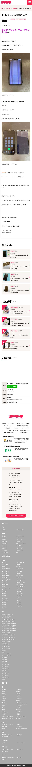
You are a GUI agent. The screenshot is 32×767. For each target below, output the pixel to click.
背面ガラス (4, 538)
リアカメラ (4, 543)
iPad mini (4, 663)
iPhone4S (19, 604)
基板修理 (4, 539)
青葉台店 (19, 709)
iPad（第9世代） (5, 666)
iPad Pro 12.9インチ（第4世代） (9, 626)
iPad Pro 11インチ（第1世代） (8, 639)
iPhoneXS (4, 591)
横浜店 (3, 709)
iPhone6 (18, 600)
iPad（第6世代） (5, 672)
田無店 (3, 702)
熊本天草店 (19, 757)
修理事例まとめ (7, 428)
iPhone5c (19, 602)
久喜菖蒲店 (19, 705)
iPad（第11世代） (6, 617)
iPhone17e (4, 562)
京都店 (3, 728)
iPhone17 (4, 566)
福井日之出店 (5, 751)
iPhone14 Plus (5, 577)
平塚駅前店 (19, 711)
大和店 (3, 711)
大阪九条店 (4, 726)
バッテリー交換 (20, 529)
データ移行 (4, 541)
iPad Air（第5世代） (6, 645)
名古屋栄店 (19, 734)
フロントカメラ (20, 541)
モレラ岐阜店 (5, 736)
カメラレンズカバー (21, 543)
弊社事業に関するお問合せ (16, 515)
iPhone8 (4, 595)
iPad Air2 (4, 650)
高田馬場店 (19, 689)
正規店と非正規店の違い (9, 432)
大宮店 (3, 707)
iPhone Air (19, 564)
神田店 (3, 696)
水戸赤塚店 (19, 718)
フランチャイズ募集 (7, 430)
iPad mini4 (4, 657)
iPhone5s (4, 602)
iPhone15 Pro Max (6, 571)
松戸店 (3, 714)
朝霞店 (3, 705)
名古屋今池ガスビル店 (7, 734)
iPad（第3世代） (5, 677)
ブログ (23, 423)
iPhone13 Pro (5, 580)
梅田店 (18, 724)
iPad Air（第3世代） (6, 648)
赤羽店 (18, 700)
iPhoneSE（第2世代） (21, 586)
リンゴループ (5, 550)
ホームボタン (20, 545)
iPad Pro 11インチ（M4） (7, 614)
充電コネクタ (20, 550)
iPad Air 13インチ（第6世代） (8, 619)
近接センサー (5, 548)
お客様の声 (18, 423)
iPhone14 (19, 577)
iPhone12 (4, 586)
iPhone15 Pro (20, 571)
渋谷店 (3, 691)
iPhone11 (4, 589)
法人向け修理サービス (24, 430)
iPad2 (3, 679)
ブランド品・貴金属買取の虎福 (15, 494)
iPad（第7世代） (5, 670)
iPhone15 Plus (5, 573)
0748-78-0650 (10, 394)
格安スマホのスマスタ (13, 510)
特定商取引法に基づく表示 (22, 425)
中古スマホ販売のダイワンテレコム (15, 489)
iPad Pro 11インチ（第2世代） (8, 637)
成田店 (18, 714)
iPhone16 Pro (20, 568)
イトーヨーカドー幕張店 (7, 716)
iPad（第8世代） (5, 668)
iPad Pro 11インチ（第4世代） (8, 634)
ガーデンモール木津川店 (7, 724)
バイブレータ (20, 547)
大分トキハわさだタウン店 (8, 757)
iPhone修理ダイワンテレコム (14, 475)
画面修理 (15, 8)
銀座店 (18, 693)
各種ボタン (4, 547)
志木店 (18, 707)
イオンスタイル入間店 (21, 704)
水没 (18, 538)
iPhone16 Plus (5, 570)
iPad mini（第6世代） (6, 654)
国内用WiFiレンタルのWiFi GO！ (15, 508)
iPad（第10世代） (6, 664)
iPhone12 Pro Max (21, 582)
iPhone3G (4, 607)
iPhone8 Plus (19, 593)
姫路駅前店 (19, 726)
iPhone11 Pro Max (6, 588)
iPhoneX (4, 593)
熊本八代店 (4, 759)
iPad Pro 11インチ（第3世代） (8, 636)
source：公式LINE (6, 230)
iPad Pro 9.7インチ (6, 643)
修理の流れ (16, 428)
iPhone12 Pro (5, 584)
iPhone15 (19, 573)
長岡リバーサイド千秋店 (7, 749)
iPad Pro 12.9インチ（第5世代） (9, 625)
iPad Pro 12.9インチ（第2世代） (9, 630)
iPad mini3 (4, 659)
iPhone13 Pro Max (21, 579)
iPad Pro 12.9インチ (6, 632)
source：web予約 (6, 232)
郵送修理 (4, 423)
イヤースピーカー (20, 548)
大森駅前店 (19, 698)
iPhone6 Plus (5, 600)
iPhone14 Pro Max (6, 575)
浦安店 (18, 713)
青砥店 (3, 700)
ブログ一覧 (8, 8)
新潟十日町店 (20, 749)
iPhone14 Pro (20, 575)
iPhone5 (4, 604)
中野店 (3, 693)
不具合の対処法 (25, 428)
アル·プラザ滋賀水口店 (21, 19)
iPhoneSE (19, 597)
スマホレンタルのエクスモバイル (15, 504)
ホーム (2, 8)
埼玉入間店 (4, 704)
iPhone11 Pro (19, 588)
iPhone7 (4, 597)
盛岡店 (3, 743)
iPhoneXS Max (20, 589)
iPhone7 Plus (19, 595)
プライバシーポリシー (8, 425)
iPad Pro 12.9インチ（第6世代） (9, 623)
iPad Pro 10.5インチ (6, 641)
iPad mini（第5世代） (6, 655)
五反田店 (4, 695)
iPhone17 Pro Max (21, 562)
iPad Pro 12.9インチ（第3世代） (9, 628)
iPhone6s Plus (5, 598)
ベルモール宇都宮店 (21, 716)
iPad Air (3, 652)
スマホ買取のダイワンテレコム (15, 492)
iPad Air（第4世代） (6, 646)
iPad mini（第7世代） (6, 616)
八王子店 (19, 702)
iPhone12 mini (20, 584)
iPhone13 (4, 582)
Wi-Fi (18, 552)
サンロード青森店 (20, 743)
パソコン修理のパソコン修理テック (15, 480)
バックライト (5, 552)
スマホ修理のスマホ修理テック (15, 477)
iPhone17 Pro (5, 564)
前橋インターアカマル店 (7, 718)
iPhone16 (19, 570)
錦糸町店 (4, 698)
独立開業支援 (15, 430)
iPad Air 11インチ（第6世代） (8, 621)
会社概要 (28, 423)
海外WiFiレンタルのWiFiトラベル (15, 506)
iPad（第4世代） (5, 675)
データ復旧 (19, 539)
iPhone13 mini (20, 580)
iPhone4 (4, 606)
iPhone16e (19, 566)
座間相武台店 (5, 713)
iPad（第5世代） (5, 673)
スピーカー (4, 545)
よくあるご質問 (11, 423)
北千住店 (19, 696)
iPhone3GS (19, 606)
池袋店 (18, 691)
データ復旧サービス (24, 432)
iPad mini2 (4, 661)
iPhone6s (19, 598)
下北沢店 (19, 695)
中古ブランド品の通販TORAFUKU (15, 496)
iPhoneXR (19, 591)
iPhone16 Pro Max (6, 568)
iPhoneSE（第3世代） (7, 579)
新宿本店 (4, 689)
